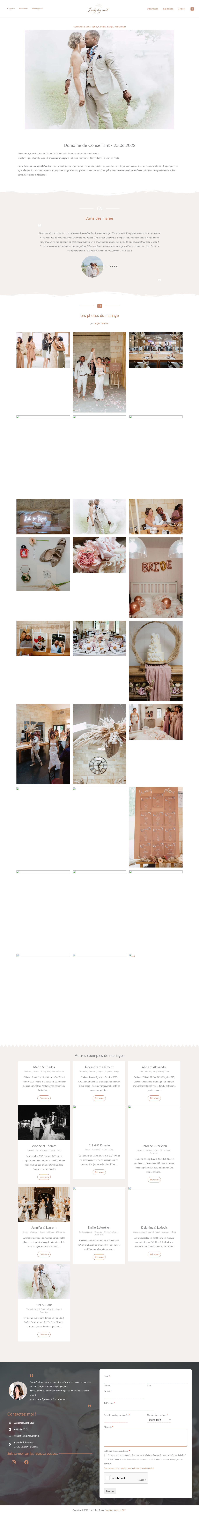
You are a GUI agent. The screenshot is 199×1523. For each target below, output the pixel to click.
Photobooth (152, 8)
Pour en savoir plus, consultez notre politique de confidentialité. (129, 1468)
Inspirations (168, 8)
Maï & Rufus (111, 266)
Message (108, 1427)
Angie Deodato (101, 323)
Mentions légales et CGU (115, 1510)
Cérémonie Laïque (81, 26)
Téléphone (109, 1403)
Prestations (23, 9)
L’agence (11, 9)
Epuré (94, 26)
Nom (107, 1376)
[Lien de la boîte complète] (44, 1083)
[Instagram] (192, 9)
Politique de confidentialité (117, 1451)
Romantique (120, 26)
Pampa (110, 26)
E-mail (108, 1391)
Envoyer (110, 1491)
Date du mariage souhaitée (117, 1415)
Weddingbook (37, 9)
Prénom (107, 1386)
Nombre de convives (157, 1415)
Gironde (102, 26)
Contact (181, 8)
